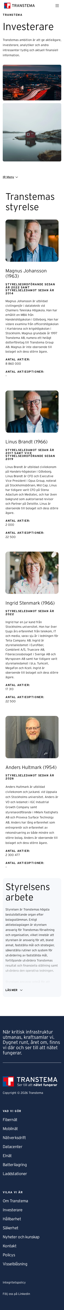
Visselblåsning (15, 1264)
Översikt (9, 185)
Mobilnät (10, 1129)
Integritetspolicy (14, 1282)
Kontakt (9, 1246)
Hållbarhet (12, 1219)
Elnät (7, 1156)
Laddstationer (15, 1174)
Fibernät (10, 1120)
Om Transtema (15, 1201)
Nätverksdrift (14, 1138)
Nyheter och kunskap (21, 1237)
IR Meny (8, 177)
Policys (9, 1255)
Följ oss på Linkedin (16, 1294)
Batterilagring (15, 1165)
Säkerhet (10, 1228)
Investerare (12, 1210)
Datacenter (12, 1147)
